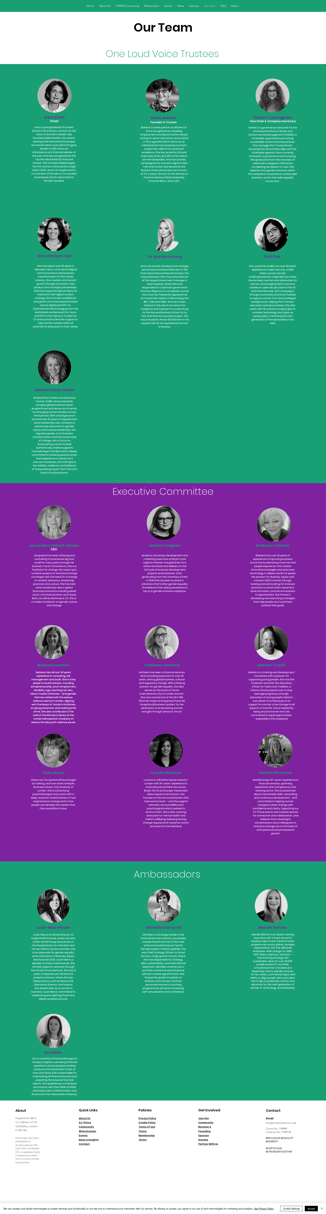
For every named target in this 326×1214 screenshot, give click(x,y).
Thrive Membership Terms (147, 1135)
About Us (84, 1118)
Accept (311, 1208)
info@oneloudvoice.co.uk (281, 1123)
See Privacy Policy (264, 1208)
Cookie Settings (291, 1208)
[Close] (322, 1208)
